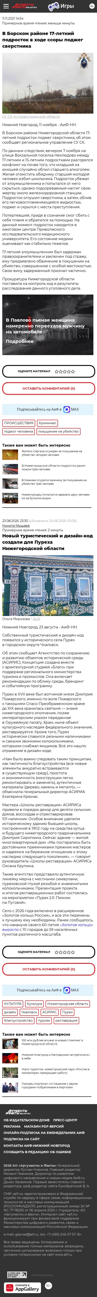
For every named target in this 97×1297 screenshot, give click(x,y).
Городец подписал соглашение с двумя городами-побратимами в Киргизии (50, 1085)
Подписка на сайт (22, 1139)
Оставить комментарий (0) (49, 388)
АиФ (36, 619)
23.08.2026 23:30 (15, 521)
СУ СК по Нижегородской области (31, 117)
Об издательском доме (27, 1120)
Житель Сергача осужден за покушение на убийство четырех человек (52, 453)
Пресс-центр (65, 1120)
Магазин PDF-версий (44, 1126)
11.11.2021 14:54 (12, 18)
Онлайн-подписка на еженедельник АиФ (44, 1133)
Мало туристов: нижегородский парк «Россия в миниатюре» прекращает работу (55, 1071)
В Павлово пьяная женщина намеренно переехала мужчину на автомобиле (45, 326)
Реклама (12, 1126)
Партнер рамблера (42, 1275)
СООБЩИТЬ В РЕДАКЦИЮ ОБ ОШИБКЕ (37, 1152)
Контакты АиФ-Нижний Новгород (37, 1146)
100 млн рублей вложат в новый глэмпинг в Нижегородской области (52, 1042)
